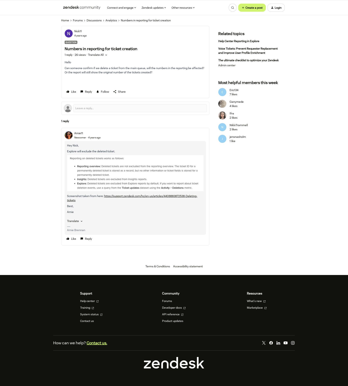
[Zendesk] (174, 367)
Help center (87, 301)
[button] (252, 8)
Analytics (111, 20)
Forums (78, 20)
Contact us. (97, 343)
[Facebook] (271, 343)
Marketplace (255, 307)
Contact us (87, 321)
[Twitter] (264, 343)
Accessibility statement (188, 266)
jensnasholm (238, 137)
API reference (171, 314)
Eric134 (234, 90)
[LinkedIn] (278, 343)
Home (65, 20)
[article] (135, 186)
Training (85, 307)
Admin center (226, 65)
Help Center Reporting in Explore (238, 41)
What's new (254, 301)
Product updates (172, 321)
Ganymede (237, 102)
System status (89, 314)
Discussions (94, 20)
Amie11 (78, 133)
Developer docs (172, 307)
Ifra (232, 113)
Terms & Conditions (157, 266)
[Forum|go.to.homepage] (81, 8)
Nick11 (78, 31)
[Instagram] (293, 343)
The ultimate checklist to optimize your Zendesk (248, 60)
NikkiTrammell (239, 125)
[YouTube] (286, 343)
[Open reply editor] (135, 108)
